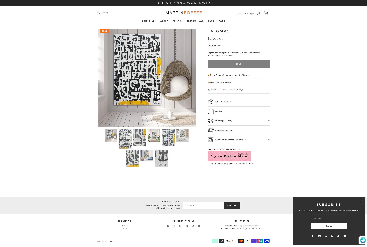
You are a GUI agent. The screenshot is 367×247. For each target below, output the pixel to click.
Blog (211, 21)
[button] (107, 78)
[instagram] (174, 226)
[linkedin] (180, 226)
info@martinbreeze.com (248, 226)
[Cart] (266, 13)
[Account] (258, 13)
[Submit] (100, 13)
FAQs (222, 21)
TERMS (125, 226)
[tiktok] (193, 226)
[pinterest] (187, 226)
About (164, 21)
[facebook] (168, 226)
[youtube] (199, 226)
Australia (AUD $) (244, 13)
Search (105, 13)
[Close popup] (361, 200)
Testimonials (195, 21)
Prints (177, 21)
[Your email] (204, 205)
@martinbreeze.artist (254, 228)
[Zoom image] (146, 78)
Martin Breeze (108, 241)
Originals (148, 21)
